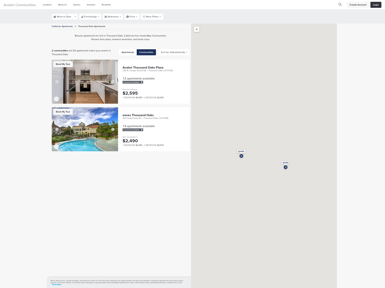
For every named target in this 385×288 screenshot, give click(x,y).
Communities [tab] (146, 52)
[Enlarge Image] (56, 99)
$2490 (241, 151)
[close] (196, 29)
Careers (76, 4)
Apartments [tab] (128, 52)
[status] (141, 82)
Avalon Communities (20, 4)
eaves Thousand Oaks (138, 115)
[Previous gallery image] (57, 81)
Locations (47, 4)
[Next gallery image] (112, 81)
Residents (106, 4)
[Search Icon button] (340, 4)
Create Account (358, 4)
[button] (48, 4)
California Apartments (62, 26)
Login (376, 4)
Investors (91, 4)
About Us (62, 4)
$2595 (286, 162)
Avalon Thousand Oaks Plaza (143, 67)
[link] (63, 64)
